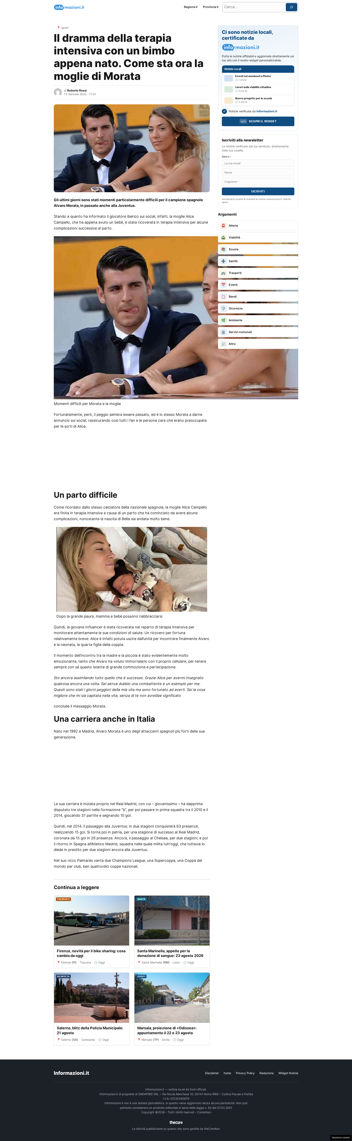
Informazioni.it (71, 1073)
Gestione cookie (341, 1137)
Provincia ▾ (210, 7)
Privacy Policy (245, 1073)
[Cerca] (291, 7)
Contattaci (204, 1112)
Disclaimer (212, 1073)
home (227, 1073)
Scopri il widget (258, 121)
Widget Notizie (288, 1073)
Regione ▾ (190, 7)
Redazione (267, 1073)
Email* (226, 156)
